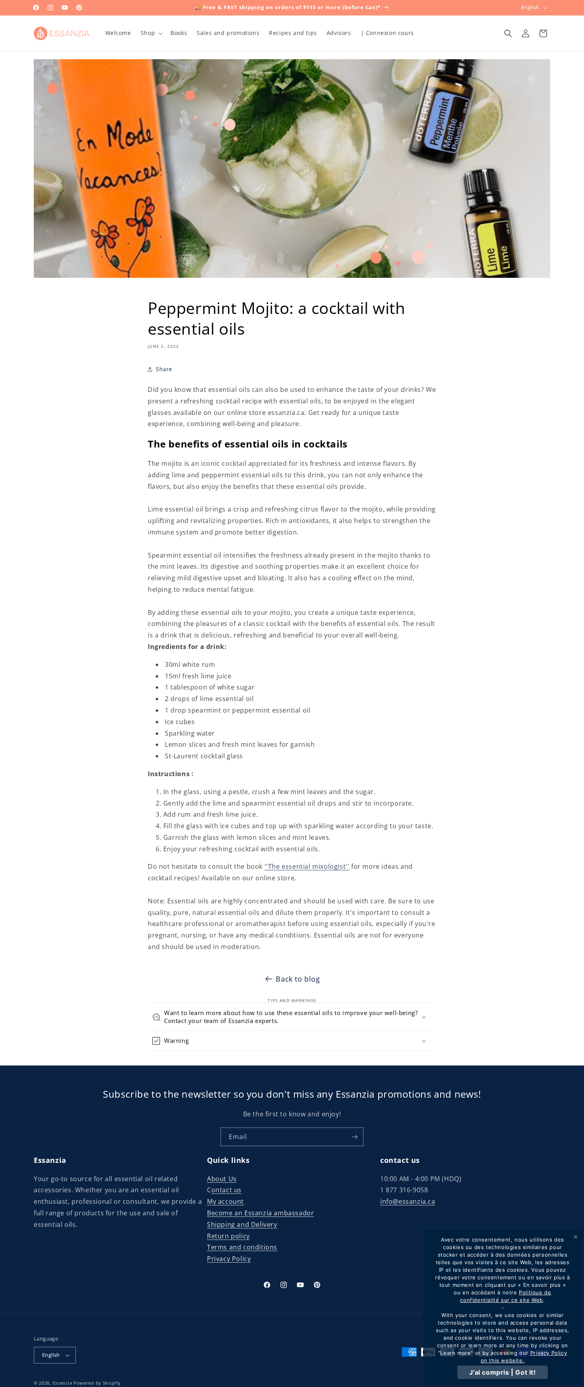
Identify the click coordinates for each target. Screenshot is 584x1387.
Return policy (228, 1236)
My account (225, 1201)
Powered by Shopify (97, 1383)
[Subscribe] (354, 1136)
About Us (222, 1178)
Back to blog (298, 979)
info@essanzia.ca (407, 1201)
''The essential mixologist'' (307, 866)
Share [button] (164, 369)
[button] (151, 33)
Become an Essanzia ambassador (260, 1213)
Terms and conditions (242, 1247)
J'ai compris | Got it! (502, 1372)
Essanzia (62, 1383)
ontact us (226, 1190)
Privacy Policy (229, 1258)
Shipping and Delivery (242, 1224)
